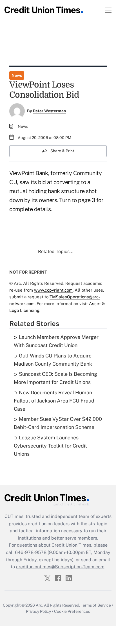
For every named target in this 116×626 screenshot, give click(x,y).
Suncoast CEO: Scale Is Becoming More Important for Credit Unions (55, 378)
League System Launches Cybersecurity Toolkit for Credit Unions (50, 446)
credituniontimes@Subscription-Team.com (60, 566)
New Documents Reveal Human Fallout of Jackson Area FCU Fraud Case (54, 401)
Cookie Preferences (72, 611)
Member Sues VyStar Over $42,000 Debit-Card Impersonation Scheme (58, 423)
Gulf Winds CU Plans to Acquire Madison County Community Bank (53, 360)
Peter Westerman (49, 111)
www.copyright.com (53, 290)
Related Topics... (55, 251)
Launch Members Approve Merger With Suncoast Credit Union (56, 341)
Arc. (39, 605)
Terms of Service (96, 605)
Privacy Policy (38, 611)
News (17, 75)
